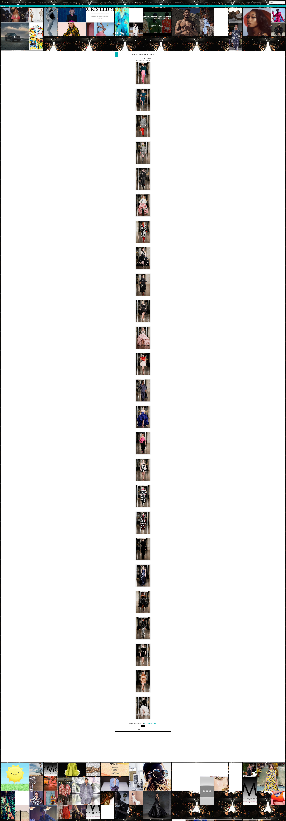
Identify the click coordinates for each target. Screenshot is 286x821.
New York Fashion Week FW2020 (143, 54)
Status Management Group (150, 723)
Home (9, 6)
